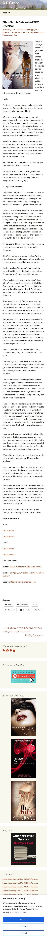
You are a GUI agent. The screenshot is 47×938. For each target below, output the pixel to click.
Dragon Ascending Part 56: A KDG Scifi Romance (20, 887)
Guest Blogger (28, 30)
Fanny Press (34, 32)
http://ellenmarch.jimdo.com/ (23, 582)
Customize (24, 926)
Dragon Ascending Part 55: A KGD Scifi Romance (20, 891)
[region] (23, 916)
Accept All (23, 919)
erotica (26, 32)
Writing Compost (34, 635)
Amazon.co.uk (8, 536)
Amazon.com (8, 530)
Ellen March (18, 32)
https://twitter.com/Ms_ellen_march (26, 566)
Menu (5, 12)
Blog (21, 30)
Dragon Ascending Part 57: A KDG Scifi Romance (20, 883)
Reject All (23, 933)
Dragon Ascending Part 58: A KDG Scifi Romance (20, 879)
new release (14, 35)
